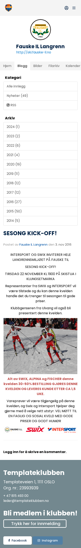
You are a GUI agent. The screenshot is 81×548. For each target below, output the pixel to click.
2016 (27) (14, 202)
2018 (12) (14, 183)
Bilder (37, 65)
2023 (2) (13, 136)
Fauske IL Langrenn (33, 244)
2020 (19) (14, 164)
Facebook (19, 540)
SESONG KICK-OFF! (30, 233)
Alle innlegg (16, 86)
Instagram (50, 540)
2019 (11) (13, 173)
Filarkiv (54, 65)
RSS (13, 105)
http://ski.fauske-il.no (33, 52)
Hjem (7, 65)
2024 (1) (13, 126)
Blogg (22, 65)
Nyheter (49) (17, 95)
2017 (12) (14, 192)
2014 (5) (13, 220)
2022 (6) (13, 145)
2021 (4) (13, 155)
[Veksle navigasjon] (74, 8)
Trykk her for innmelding (35, 524)
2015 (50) (14, 211)
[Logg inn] (66, 8)
